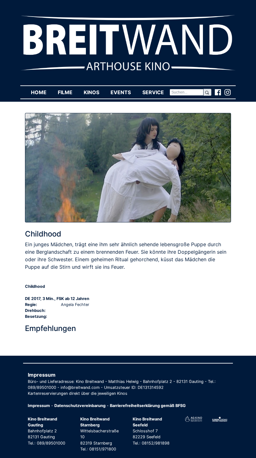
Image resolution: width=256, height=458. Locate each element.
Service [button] (155, 92)
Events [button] (123, 92)
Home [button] (41, 92)
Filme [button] (68, 92)
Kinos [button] (94, 92)
